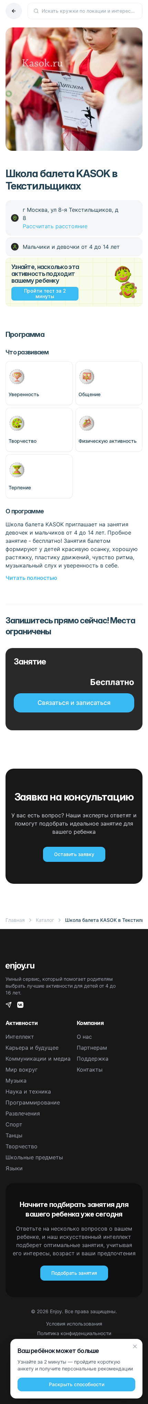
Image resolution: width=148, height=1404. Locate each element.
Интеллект (20, 1036)
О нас (84, 1036)
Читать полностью (31, 577)
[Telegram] (9, 1005)
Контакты (90, 1069)
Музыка (16, 1080)
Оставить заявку (74, 854)
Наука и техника (28, 1091)
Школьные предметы (34, 1157)
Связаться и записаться (74, 702)
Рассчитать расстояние (55, 226)
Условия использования (74, 1324)
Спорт (14, 1124)
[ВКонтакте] (20, 1005)
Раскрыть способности (76, 1384)
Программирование (33, 1102)
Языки (14, 1168)
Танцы (14, 1135)
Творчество (22, 1146)
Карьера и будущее (32, 1047)
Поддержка (92, 1058)
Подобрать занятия (74, 1273)
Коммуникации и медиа (38, 1058)
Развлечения (23, 1113)
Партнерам (92, 1047)
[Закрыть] (135, 1346)
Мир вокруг (22, 1069)
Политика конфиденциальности (74, 1333)
